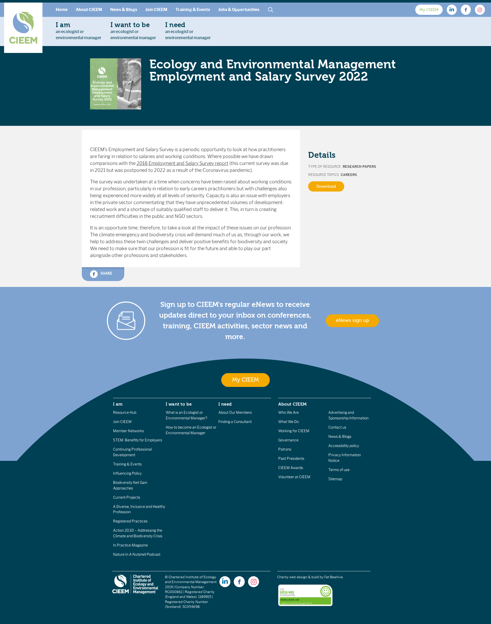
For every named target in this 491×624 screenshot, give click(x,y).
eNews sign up (352, 320)
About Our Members (235, 412)
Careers (349, 175)
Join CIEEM (156, 9)
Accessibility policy (343, 445)
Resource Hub (124, 412)
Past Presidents (291, 458)
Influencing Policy (127, 473)
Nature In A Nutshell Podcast (136, 554)
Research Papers (359, 167)
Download (326, 186)
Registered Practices (130, 521)
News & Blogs (123, 9)
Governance (288, 440)
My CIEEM (429, 9)
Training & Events (192, 9)
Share (105, 273)
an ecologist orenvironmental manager (78, 30)
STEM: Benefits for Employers (137, 440)
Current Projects (126, 497)
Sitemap (335, 479)
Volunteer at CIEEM (294, 477)
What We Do (288, 421)
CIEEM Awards (290, 467)
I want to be (179, 404)
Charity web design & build (298, 577)
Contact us (337, 427)
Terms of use (339, 469)
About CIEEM (89, 9)
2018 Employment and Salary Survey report (182, 163)
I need (225, 404)
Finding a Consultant (235, 421)
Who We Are (288, 412)
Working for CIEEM (293, 431)
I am (118, 404)
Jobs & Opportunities (238, 9)
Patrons (284, 449)
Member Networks (128, 431)
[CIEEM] (23, 28)
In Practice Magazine (130, 545)
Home (62, 9)
